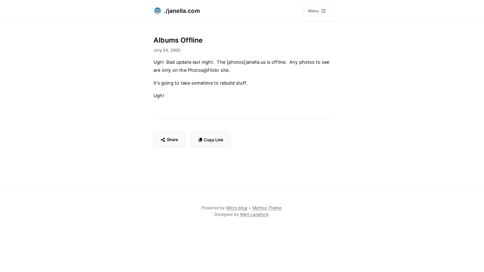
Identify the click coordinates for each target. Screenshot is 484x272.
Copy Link (213, 139)
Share (172, 139)
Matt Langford (254, 214)
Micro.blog (236, 207)
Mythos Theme (267, 207)
